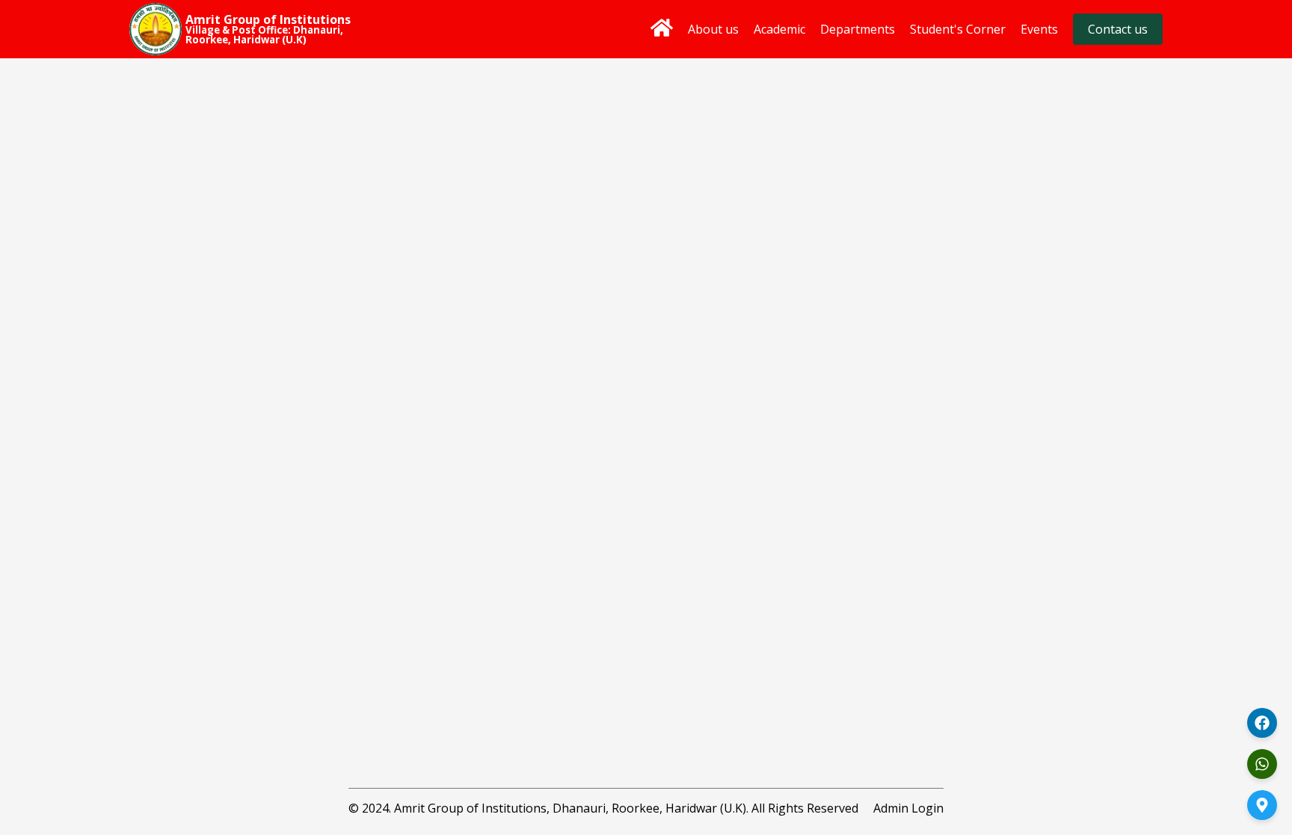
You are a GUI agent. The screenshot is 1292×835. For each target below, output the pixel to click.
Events (1039, 29)
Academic (779, 29)
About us (713, 29)
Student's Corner (958, 29)
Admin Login (908, 808)
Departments (857, 29)
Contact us (1118, 29)
